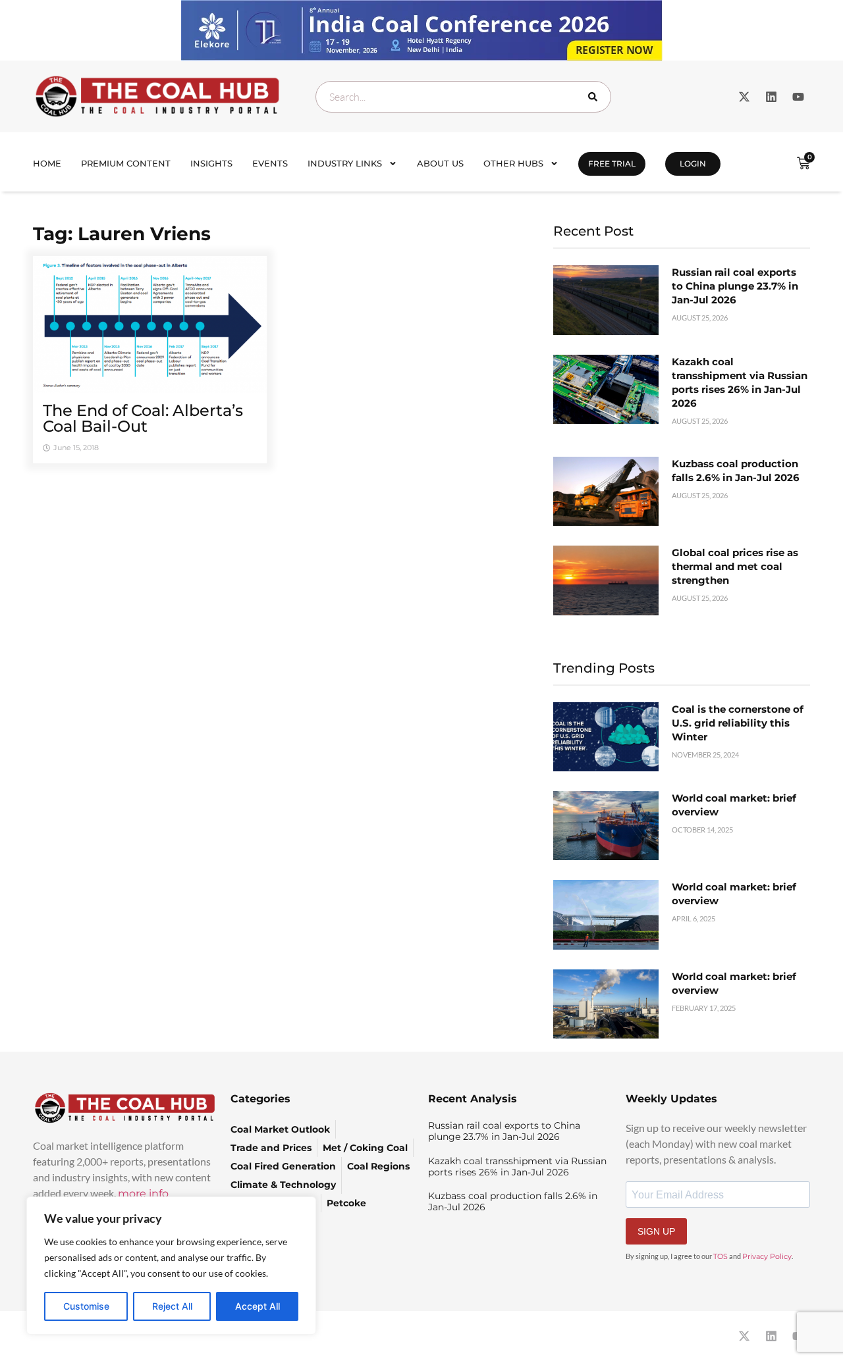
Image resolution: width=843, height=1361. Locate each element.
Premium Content (126, 163)
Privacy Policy (767, 1256)
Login (693, 163)
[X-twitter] (744, 97)
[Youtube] (798, 97)
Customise (86, 1306)
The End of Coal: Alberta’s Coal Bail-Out (143, 418)
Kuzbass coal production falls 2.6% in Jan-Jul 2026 (512, 1201)
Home (47, 163)
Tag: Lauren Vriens (122, 233)
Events (270, 163)
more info (143, 1193)
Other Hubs (513, 163)
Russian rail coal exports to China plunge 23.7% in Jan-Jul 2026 (735, 286)
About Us (440, 163)
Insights (211, 163)
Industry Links (345, 163)
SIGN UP (656, 1231)
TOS (720, 1256)
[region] (171, 1265)
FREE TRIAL (612, 163)
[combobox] (463, 97)
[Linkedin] (771, 97)
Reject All (172, 1306)
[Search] (595, 97)
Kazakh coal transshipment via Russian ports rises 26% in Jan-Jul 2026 (517, 1166)
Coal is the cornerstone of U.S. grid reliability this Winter (737, 723)
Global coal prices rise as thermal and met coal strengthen (735, 566)
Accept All (257, 1306)
